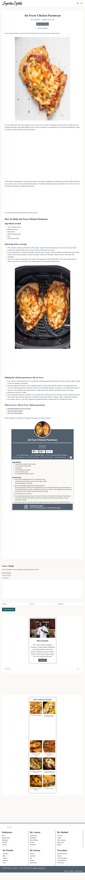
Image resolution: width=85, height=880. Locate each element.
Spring (32, 853)
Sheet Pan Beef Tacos (36, 754)
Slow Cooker (61, 840)
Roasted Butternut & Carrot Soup (19, 408)
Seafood (5, 860)
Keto (3, 835)
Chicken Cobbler (49, 788)
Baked (59, 844)
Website (61, 604)
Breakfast (33, 838)
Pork (4, 862)
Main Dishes (34, 840)
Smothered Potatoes (36, 715)
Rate (50, 451)
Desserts (33, 844)
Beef (4, 856)
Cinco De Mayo (62, 858)
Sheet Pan (60, 842)
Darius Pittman (36, 19)
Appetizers (33, 835)
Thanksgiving (61, 860)
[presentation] (36, 708)
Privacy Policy (78, 871)
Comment (6, 578)
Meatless (5, 840)
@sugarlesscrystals (40, 508)
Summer (33, 856)
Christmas (60, 862)
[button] (39, 446)
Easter (59, 856)
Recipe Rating (6, 573)
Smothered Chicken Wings (36, 789)
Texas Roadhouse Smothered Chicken (49, 772)
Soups (32, 842)
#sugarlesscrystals (55, 508)
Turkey (5, 858)
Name (5, 604)
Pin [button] (43, 451)
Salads (4, 844)
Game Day (33, 862)
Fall (31, 858)
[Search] (78, 668)
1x (68, 457)
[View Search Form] (81, 3)
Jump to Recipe (43, 24)
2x (71, 457)
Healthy (4, 842)
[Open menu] (77, 3)
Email (32, 604)
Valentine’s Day (62, 853)
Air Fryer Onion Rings (14, 413)
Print (36, 451)
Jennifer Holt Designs (39, 868)
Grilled (59, 838)
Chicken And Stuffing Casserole (36, 772)
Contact (71, 871)
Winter (32, 860)
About (66, 871)
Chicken (5, 853)
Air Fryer (60, 835)
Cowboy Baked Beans (49, 754)
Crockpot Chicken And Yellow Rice (49, 716)
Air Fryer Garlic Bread (15, 411)
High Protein (6, 838)
